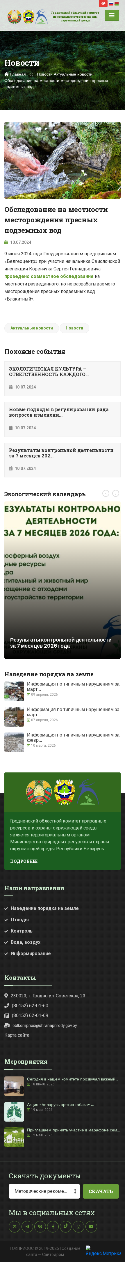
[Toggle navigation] (112, 15)
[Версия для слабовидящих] (103, 3)
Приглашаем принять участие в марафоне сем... (73, 1130)
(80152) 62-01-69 (30, 1015)
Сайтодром (53, 1254)
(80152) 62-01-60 (30, 1005)
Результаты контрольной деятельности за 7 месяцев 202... (61, 453)
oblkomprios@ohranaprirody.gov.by (44, 1025)
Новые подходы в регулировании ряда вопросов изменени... (59, 412)
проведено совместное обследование (49, 276)
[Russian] (111, 3)
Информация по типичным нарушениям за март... (73, 687)
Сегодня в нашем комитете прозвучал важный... (72, 1079)
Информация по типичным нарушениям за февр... (73, 737)
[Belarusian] (116, 3)
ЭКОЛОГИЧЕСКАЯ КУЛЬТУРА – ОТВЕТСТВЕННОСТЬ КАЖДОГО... (49, 371)
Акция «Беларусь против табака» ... (60, 1104)
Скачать (101, 1191)
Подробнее (24, 861)
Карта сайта (16, 1035)
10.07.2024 (20, 242)
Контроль (22, 931)
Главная (17, 74)
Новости (45, 74)
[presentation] (105, 493)
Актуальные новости (73, 74)
